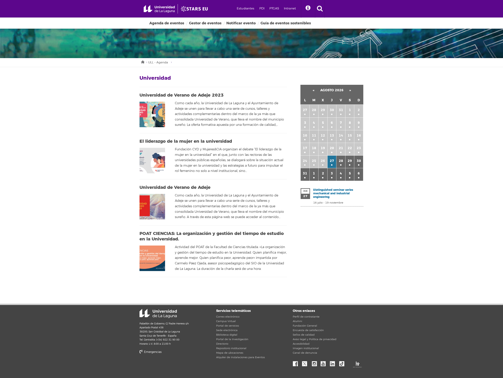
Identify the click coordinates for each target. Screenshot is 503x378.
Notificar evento (241, 23)
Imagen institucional (306, 348)
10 (305, 135)
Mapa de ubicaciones (229, 352)
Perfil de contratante (306, 316)
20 (332, 148)
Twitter (306, 362)
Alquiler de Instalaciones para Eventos (240, 357)
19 (323, 148)
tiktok (343, 362)
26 (323, 161)
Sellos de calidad (304, 334)
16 (359, 135)
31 (341, 110)
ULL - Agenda (158, 62)
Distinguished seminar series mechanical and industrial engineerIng (333, 193)
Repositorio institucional (231, 348)
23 (359, 148)
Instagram (315, 362)
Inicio (142, 61)
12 (323, 135)
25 (314, 161)
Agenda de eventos (166, 23)
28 (314, 110)
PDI (261, 8)
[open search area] (320, 9)
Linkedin (334, 362)
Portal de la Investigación (232, 339)
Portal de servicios (227, 325)
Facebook (297, 362)
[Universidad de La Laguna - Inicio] (160, 9)
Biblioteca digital (226, 334)
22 (350, 148)
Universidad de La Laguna (158, 313)
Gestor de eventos (205, 23)
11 (314, 135)
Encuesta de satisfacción (308, 330)
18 (314, 148)
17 (305, 148)
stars (169, 365)
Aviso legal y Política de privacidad (314, 339)
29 (323, 110)
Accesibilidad (301, 343)
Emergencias (152, 352)
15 (350, 135)
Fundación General (305, 325)
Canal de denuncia (305, 352)
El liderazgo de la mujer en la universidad (186, 141)
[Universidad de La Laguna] (195, 9)
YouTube (324, 362)
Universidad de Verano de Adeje (175, 187)
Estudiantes (245, 8)
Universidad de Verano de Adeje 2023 (182, 95)
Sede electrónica (227, 330)
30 (332, 110)
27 (305, 110)
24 (305, 161)
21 (341, 148)
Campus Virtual (226, 321)
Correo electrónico (228, 316)
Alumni (297, 321)
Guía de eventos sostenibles (286, 23)
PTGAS (274, 8)
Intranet (290, 8)
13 (332, 135)
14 (341, 135)
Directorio (222, 343)
